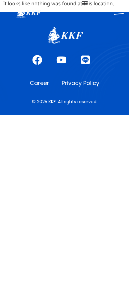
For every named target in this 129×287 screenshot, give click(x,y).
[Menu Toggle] (85, 3)
